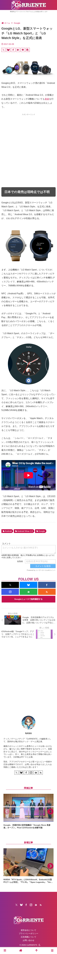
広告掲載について (28, 937)
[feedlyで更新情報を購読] (28, 592)
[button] (28, 50)
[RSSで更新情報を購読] (47, 592)
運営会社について (28, 930)
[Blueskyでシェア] (8, 50)
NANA (28, 733)
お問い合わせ (28, 940)
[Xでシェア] (3, 50)
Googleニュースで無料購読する (28, 599)
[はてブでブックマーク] (18, 50)
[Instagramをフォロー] (10, 592)
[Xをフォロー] (10, 585)
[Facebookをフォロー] (47, 585)
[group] (28, 811)
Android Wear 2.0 (25, 531)
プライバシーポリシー (28, 933)
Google (41, 531)
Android (8, 531)
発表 (47, 99)
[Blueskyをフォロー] (28, 585)
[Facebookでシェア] (13, 50)
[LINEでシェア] (23, 50)
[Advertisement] (28, 145)
